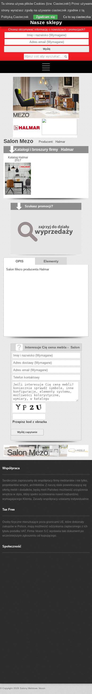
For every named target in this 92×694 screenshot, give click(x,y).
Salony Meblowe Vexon (32, 688)
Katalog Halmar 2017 (18, 159)
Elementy (51, 261)
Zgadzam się (45, 17)
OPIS (19, 261)
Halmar (60, 141)
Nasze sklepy (46, 22)
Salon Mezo (18, 141)
